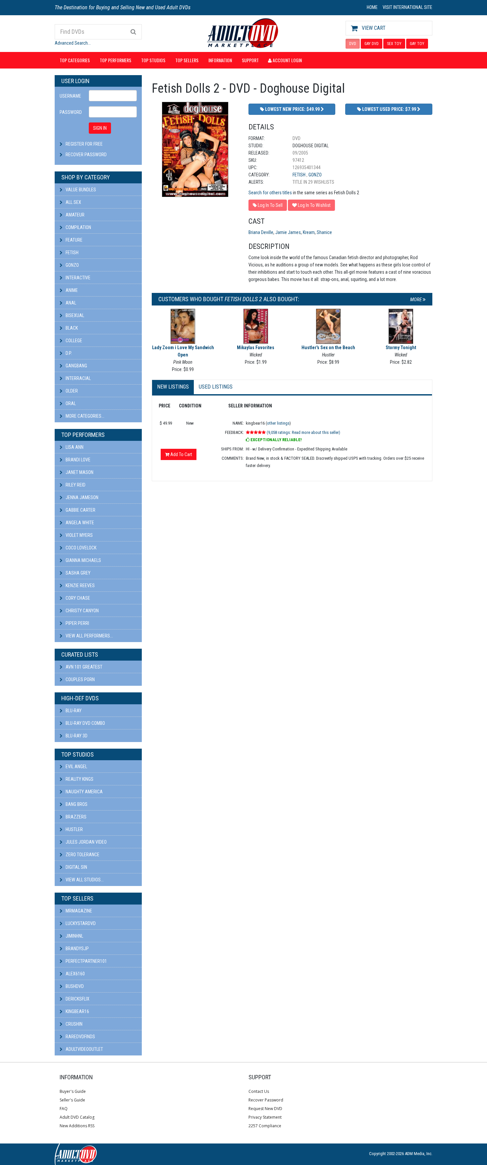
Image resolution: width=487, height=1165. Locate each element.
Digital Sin (76, 867)
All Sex (73, 202)
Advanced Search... (73, 43)
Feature (73, 240)
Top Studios (153, 60)
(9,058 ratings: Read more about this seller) (303, 432)
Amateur (74, 214)
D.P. (68, 353)
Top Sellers (186, 60)
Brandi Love (77, 459)
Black (71, 328)
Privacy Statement (265, 1117)
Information (220, 60)
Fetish (72, 252)
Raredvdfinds (80, 1036)
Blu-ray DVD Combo (85, 723)
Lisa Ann (74, 447)
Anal (70, 302)
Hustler (74, 829)
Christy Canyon (82, 610)
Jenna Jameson (81, 497)
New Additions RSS (77, 1126)
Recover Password (86, 154)
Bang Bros (76, 804)
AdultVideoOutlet (84, 1049)
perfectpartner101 (86, 961)
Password (71, 112)
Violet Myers (79, 535)
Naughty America (84, 791)
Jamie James (288, 232)
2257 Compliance (264, 1126)
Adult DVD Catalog (77, 1117)
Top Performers (115, 60)
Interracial (78, 378)
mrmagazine (78, 910)
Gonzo (72, 265)
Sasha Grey (77, 573)
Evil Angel (76, 766)
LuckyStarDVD (80, 923)
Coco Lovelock (80, 547)
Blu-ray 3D (76, 735)
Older (71, 391)
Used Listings (216, 387)
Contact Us (258, 1091)
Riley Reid (75, 485)
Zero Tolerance (82, 854)
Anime (71, 290)
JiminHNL (74, 936)
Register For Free (84, 144)
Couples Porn (80, 679)
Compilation (78, 227)
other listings (278, 423)
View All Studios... (84, 879)
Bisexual (74, 315)
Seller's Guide (72, 1100)
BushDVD (74, 986)
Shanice (324, 232)
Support (250, 60)
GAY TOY (417, 43)
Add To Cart (180, 454)
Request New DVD (265, 1108)
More (416, 300)
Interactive (77, 277)
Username (70, 96)
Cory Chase (77, 598)
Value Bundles (80, 189)
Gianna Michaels (83, 560)
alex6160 (75, 973)
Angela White (79, 522)
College (73, 340)
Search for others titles (270, 192)
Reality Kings (79, 779)
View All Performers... (89, 635)
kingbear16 (77, 1011)
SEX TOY (394, 43)
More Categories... (84, 416)
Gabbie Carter (80, 510)
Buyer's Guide (73, 1091)
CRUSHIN (73, 1024)
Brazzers (75, 816)
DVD (352, 43)
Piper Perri (77, 623)
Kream (309, 232)
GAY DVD (371, 43)
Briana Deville (260, 232)
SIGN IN (100, 128)
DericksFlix (77, 999)
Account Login (287, 60)
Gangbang (76, 365)
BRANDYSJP (77, 948)
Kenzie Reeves (80, 585)
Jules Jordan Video (86, 842)
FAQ (64, 1108)
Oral (70, 403)
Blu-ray (73, 710)
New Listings (173, 387)
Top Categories (75, 60)
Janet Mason (79, 472)
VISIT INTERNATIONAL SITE (407, 7)
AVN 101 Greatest (83, 667)
